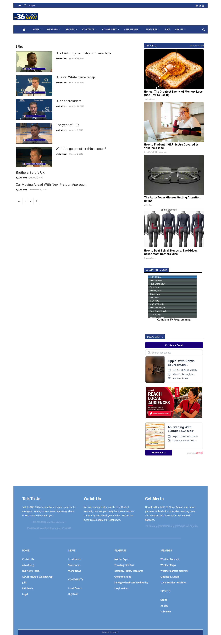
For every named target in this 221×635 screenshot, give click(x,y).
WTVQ (25, 16)
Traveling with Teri (124, 565)
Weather (52, 29)
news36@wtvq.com (55, 522)
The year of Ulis (67, 125)
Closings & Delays (169, 576)
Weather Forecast (169, 559)
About (179, 29)
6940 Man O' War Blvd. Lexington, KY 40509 (49, 528)
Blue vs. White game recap (75, 77)
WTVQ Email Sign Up (187, 526)
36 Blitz (164, 605)
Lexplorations (121, 588)
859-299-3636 (39, 522)
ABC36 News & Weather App (37, 576)
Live (167, 29)
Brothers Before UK (30, 172)
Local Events (75, 588)
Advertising (28, 565)
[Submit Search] (203, 29)
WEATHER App (166, 526)
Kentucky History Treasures (128, 570)
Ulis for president (69, 101)
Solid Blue (165, 611)
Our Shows (131, 29)
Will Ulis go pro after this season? (81, 149)
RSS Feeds (27, 588)
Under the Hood (122, 576)
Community (109, 29)
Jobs (24, 582)
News (36, 29)
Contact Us (28, 559)
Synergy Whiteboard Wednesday (131, 582)
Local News (74, 559)
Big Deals (73, 594)
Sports (70, 29)
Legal (25, 594)
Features (151, 29)
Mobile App (151, 526)
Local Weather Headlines (173, 582)
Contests (88, 29)
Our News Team (30, 570)
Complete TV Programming (174, 319)
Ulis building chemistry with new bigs (83, 53)
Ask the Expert (121, 559)
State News (74, 565)
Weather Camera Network (174, 570)
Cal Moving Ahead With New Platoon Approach (51, 184)
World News (74, 570)
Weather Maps (168, 565)
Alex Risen (62, 58)
